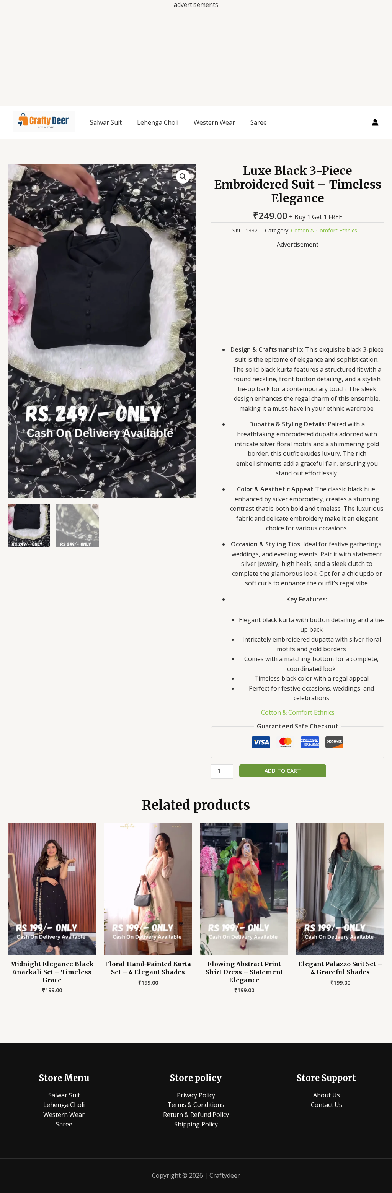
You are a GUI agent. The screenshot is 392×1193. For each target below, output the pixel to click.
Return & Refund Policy (196, 1114)
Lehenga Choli (157, 122)
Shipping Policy (196, 1124)
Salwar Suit (106, 122)
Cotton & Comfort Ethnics (324, 230)
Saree (258, 122)
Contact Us (326, 1104)
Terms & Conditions (195, 1104)
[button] (183, 177)
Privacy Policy (196, 1095)
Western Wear (214, 122)
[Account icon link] (375, 122)
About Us (326, 1095)
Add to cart (283, 770)
